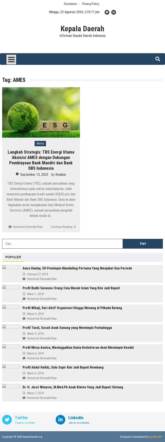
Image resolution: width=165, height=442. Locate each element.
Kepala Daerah (82, 29)
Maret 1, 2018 (35, 294)
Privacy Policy (90, 4)
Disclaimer (70, 4)
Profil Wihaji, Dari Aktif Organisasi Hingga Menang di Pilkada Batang (72, 308)
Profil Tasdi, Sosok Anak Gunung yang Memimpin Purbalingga (67, 328)
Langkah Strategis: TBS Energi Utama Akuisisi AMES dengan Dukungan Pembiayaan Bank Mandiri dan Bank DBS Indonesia (41, 160)
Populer (13, 257)
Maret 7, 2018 (35, 393)
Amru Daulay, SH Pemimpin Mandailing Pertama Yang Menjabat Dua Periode (77, 268)
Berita (40, 143)
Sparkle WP (155, 436)
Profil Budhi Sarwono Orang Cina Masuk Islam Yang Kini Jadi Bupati (71, 288)
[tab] (13, 257)
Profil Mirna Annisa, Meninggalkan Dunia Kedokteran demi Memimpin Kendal (78, 348)
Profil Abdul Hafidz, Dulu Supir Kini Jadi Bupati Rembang (63, 367)
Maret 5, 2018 (35, 314)
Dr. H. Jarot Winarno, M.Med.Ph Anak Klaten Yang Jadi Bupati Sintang (73, 387)
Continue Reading (61, 227)
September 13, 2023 (34, 175)
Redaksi (60, 175)
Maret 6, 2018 (35, 353)
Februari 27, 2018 (37, 274)
